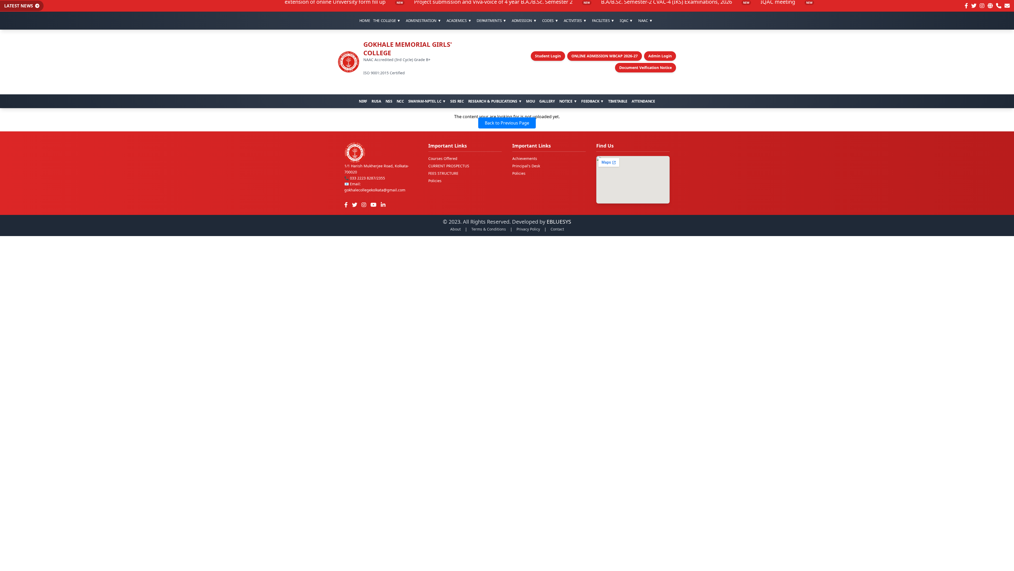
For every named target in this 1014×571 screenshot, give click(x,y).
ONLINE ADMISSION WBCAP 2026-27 (604, 55)
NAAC (645, 20)
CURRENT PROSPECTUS (448, 165)
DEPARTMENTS (491, 20)
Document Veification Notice (645, 67)
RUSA (376, 101)
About (455, 229)
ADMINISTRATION (423, 20)
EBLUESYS (559, 221)
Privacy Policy (528, 229)
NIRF (363, 101)
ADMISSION (524, 20)
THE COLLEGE (387, 20)
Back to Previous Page (507, 123)
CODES (550, 20)
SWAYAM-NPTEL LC (427, 101)
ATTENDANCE (643, 101)
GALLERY (547, 101)
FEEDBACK (592, 101)
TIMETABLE (617, 101)
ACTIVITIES (575, 20)
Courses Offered (442, 158)
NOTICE (568, 101)
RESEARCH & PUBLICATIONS (495, 101)
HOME (364, 20)
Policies (435, 180)
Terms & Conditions (488, 229)
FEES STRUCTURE (443, 173)
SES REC (457, 101)
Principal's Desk (526, 165)
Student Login (548, 55)
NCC (400, 101)
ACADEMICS (459, 20)
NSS (389, 101)
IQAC (626, 20)
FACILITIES (603, 20)
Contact (557, 229)
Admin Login (660, 55)
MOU (530, 101)
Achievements (524, 158)
